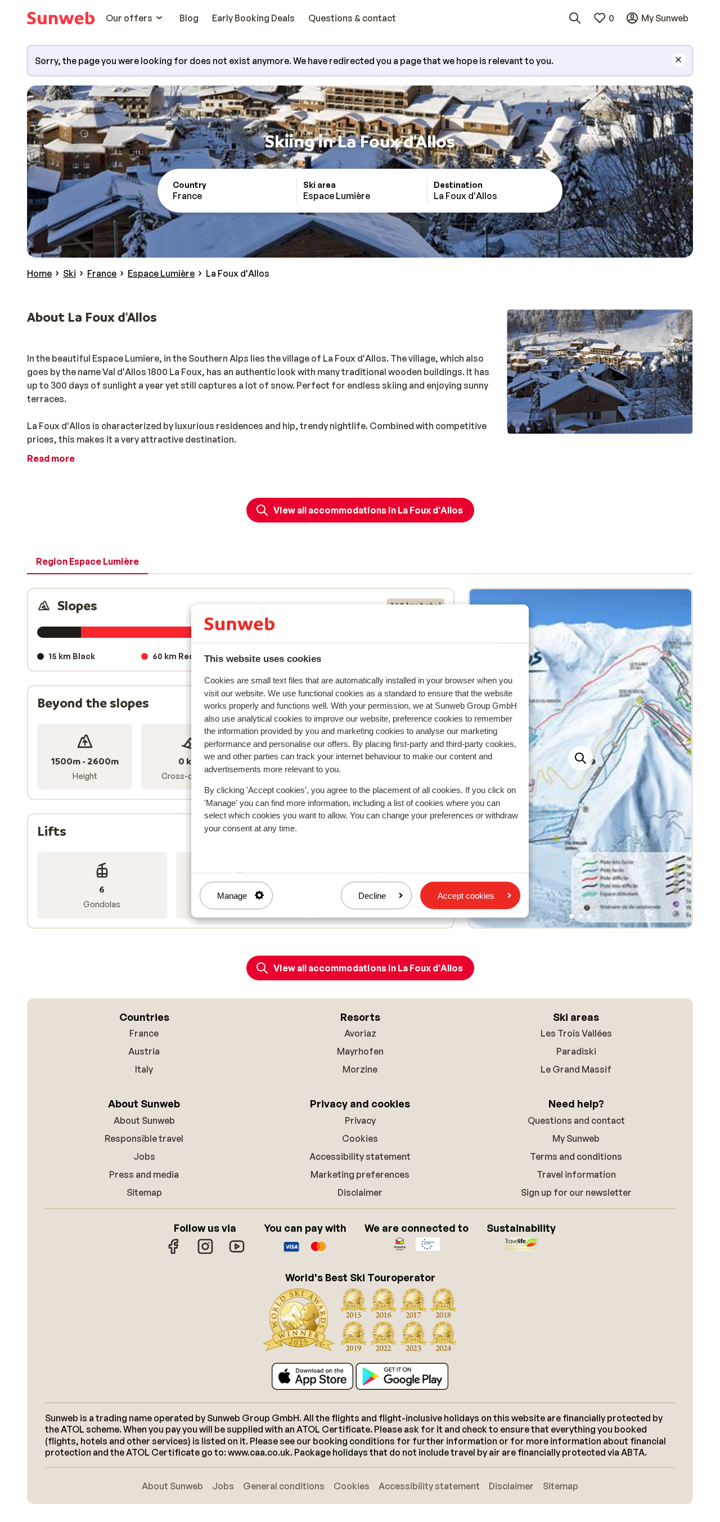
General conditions (284, 1486)
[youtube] (237, 1252)
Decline (372, 895)
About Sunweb (144, 1120)
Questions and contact (576, 1120)
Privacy (360, 1120)
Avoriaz (360, 1033)
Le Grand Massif (576, 1069)
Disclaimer (360, 1192)
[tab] (87, 562)
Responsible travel (144, 1138)
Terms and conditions (576, 1156)
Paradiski (576, 1051)
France (144, 1033)
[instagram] (205, 1252)
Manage (232, 895)
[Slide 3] (589, 916)
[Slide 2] (580, 916)
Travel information (576, 1174)
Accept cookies (466, 895)
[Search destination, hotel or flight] (575, 18)
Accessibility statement (360, 1156)
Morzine (360, 1069)
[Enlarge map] (580, 758)
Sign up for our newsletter (576, 1192)
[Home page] (60, 18)
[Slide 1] (571, 916)
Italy (144, 1069)
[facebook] (174, 1252)
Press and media (144, 1174)
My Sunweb (576, 1138)
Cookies (360, 1138)
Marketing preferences (360, 1174)
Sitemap (144, 1192)
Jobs (144, 1156)
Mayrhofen (360, 1051)
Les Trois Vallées (576, 1033)
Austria (144, 1051)
